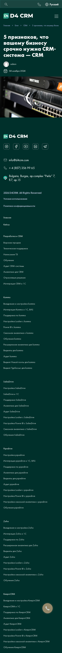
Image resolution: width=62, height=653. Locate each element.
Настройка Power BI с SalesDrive (19, 423)
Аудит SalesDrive (11, 411)
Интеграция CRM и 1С (14, 283)
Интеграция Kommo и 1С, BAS (18, 309)
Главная (6, 25)
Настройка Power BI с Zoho (17, 568)
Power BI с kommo (12, 327)
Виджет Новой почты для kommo (19, 362)
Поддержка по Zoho (13, 539)
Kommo (7, 297)
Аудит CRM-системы (13, 266)
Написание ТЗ (10, 254)
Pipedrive (7, 448)
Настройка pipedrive (14, 455)
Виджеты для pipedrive (14, 478)
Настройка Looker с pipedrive (18, 489)
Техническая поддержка (15, 248)
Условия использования (15, 198)
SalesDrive (8, 381)
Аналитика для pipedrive (15, 472)
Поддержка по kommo (14, 315)
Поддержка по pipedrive (15, 466)
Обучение (8, 260)
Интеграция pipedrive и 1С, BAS (19, 460)
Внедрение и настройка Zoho (18, 527)
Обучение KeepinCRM (14, 647)
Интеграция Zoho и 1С (14, 533)
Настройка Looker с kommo (17, 321)
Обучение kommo (12, 338)
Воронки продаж (12, 242)
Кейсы (6, 224)
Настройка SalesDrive (14, 388)
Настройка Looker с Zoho (16, 562)
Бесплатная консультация (39, 4)
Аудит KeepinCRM (12, 623)
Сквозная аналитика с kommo (18, 332)
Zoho (6, 521)
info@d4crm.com (19, 160)
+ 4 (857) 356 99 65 (22, 168)
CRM (25, 25)
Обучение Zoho (11, 580)
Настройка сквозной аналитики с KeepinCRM (26, 641)
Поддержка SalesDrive (14, 399)
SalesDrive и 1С (11, 394)
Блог (17, 25)
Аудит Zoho (9, 556)
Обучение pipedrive (13, 507)
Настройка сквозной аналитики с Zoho (23, 574)
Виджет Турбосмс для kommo (17, 367)
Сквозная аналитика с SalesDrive (20, 429)
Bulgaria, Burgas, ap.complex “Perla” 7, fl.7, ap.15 (32, 178)
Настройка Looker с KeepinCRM (19, 629)
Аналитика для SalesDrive (16, 405)
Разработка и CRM (13, 236)
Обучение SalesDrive (13, 434)
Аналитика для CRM (13, 271)
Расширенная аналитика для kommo (21, 344)
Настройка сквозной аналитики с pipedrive (25, 501)
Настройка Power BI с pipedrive (19, 495)
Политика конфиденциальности (19, 205)
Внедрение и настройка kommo (19, 303)
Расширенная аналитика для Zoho (20, 545)
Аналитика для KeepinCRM (16, 618)
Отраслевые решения (14, 277)
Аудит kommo (10, 356)
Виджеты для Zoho (12, 551)
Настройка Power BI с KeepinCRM (20, 635)
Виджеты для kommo (13, 350)
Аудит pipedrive (11, 484)
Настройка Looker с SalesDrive (18, 417)
